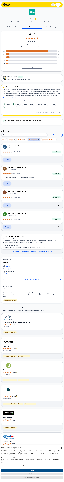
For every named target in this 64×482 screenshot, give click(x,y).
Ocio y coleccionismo (30, 403)
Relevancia (57, 135)
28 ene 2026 (16, 173)
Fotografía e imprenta (23, 356)
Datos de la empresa (52, 27)
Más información (41, 310)
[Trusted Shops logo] (7, 4)
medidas (14, 240)
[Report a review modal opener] (58, 159)
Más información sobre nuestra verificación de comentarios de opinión (32, 251)
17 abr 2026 (16, 152)
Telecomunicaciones (23, 380)
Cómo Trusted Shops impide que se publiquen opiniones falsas (23, 122)
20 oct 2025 (16, 219)
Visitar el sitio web (31, 279)
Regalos (20, 403)
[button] (53, 4)
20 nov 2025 (16, 197)
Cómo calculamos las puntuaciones (32, 68)
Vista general (11, 27)
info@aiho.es (9, 269)
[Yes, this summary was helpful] (57, 112)
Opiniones (32, 27)
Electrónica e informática (10, 300)
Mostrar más (9, 274)
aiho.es (8, 266)
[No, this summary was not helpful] (60, 112)
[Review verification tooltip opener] (35, 19)
